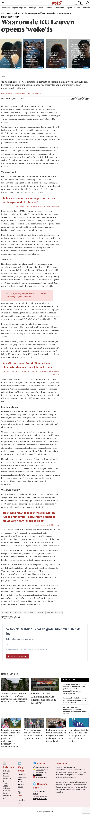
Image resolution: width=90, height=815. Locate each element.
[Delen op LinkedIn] (80, 98)
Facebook (21, 775)
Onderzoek (7, 788)
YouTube (21, 784)
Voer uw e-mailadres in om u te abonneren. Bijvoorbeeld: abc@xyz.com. (27, 649)
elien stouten (7, 613)
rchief (35, 794)
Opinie (69, 8)
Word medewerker (80, 4)
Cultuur (77, 8)
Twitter (20, 782)
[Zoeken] (87, 2)
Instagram (21, 777)
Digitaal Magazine (19, 8)
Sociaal (40, 8)
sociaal (18, 613)
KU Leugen (7, 791)
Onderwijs (32, 8)
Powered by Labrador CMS (45, 812)
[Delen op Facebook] (73, 98)
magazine (39, 791)
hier (69, 787)
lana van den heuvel (54, 613)
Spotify (20, 787)
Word (37, 767)
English (5, 793)
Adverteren (40, 770)
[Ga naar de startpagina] (56, 3)
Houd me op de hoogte (17, 656)
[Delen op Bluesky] (87, 98)
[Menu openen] (2, 2)
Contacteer (40, 777)
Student (49, 8)
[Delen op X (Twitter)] (76, 98)
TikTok (20, 779)
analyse (41, 613)
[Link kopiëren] (83, 98)
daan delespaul (29, 613)
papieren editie (41, 799)
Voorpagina (5, 8)
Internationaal (59, 8)
